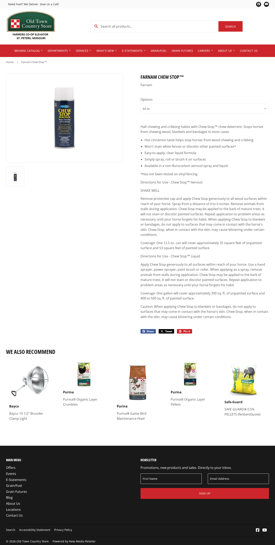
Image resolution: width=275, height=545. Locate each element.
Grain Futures (182, 51)
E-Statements (132, 51)
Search (234, 26)
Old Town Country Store (33, 541)
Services (82, 51)
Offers (11, 467)
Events (11, 473)
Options (147, 99)
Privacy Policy (63, 530)
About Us (225, 51)
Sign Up (204, 493)
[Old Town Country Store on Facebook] (257, 530)
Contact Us (248, 51)
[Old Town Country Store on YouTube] (264, 530)
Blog (9, 497)
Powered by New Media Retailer (74, 541)
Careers (204, 51)
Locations (13, 509)
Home (9, 62)
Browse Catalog (27, 51)
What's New (105, 51)
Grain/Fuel (159, 51)
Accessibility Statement (34, 530)
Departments (58, 51)
